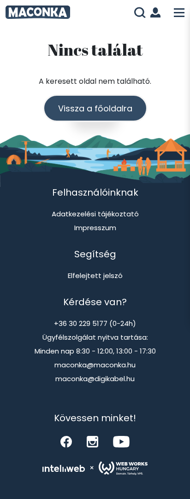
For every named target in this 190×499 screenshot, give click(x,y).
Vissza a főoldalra (95, 108)
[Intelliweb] (63, 468)
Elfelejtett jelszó (95, 275)
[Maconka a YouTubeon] (121, 441)
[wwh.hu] (123, 468)
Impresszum (95, 227)
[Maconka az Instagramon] (92, 441)
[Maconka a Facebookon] (66, 441)
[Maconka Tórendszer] (40, 13)
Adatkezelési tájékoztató (95, 214)
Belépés (157, 12)
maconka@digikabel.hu (95, 378)
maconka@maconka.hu (95, 365)
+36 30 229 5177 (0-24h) (95, 323)
